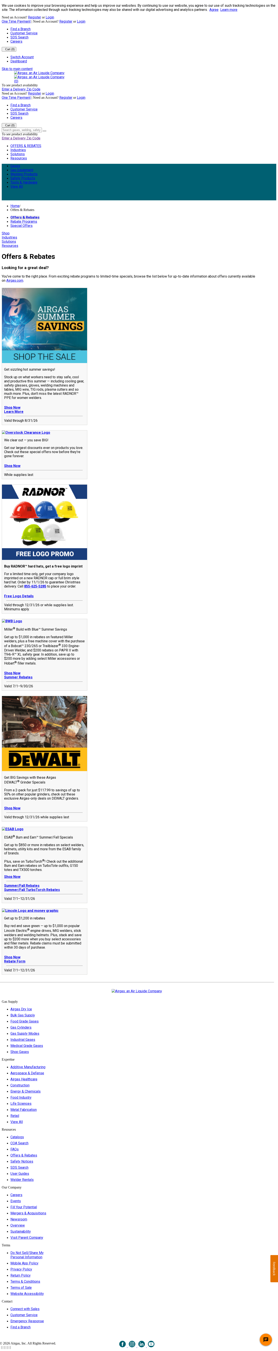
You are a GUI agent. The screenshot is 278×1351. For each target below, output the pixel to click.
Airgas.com (14, 280)
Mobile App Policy (24, 1263)
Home (15, 206)
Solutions (17, 154)
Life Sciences (20, 1104)
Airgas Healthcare (23, 1079)
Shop (6, 233)
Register (34, 17)
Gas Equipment (21, 170)
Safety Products (22, 178)
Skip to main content (17, 69)
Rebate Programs (23, 221)
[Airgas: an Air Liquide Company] (39, 73)
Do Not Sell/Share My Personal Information (27, 1255)
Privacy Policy (21, 1269)
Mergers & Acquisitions (28, 1213)
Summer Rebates (18, 677)
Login (50, 17)
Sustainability (20, 1231)
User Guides (19, 1174)
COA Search (19, 1143)
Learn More (13, 412)
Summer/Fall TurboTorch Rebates (32, 890)
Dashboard (18, 61)
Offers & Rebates (25, 217)
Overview (17, 1225)
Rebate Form (14, 961)
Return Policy (20, 1275)
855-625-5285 (35, 586)
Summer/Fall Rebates (22, 886)
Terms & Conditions (25, 1281)
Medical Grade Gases (26, 1046)
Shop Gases (19, 1052)
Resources (18, 158)
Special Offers (21, 226)
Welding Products (24, 174)
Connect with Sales (25, 1309)
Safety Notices (21, 1161)
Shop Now (12, 407)
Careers (16, 41)
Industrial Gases (22, 1040)
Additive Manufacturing (27, 1067)
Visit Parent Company (26, 1237)
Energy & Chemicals (25, 1091)
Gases (15, 166)
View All (16, 186)
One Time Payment (16, 21)
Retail (14, 1116)
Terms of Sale (21, 1288)
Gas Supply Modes (24, 1033)
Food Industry (20, 1097)
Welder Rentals (22, 1180)
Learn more (228, 10)
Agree (213, 10)
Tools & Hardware (23, 182)
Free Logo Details (19, 596)
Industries (18, 150)
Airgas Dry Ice (21, 1009)
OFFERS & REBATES (25, 146)
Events (15, 1201)
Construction (20, 1085)
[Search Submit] (44, 131)
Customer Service (24, 33)
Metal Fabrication (23, 1110)
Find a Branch (20, 29)
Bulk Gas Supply (22, 1015)
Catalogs (17, 1137)
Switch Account (22, 57)
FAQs (14, 1149)
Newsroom (18, 1219)
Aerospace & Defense (27, 1073)
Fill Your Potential (23, 1207)
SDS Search (19, 37)
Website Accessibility (27, 1294)
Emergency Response (27, 1321)
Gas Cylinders (20, 1027)
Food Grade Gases (24, 1021)
